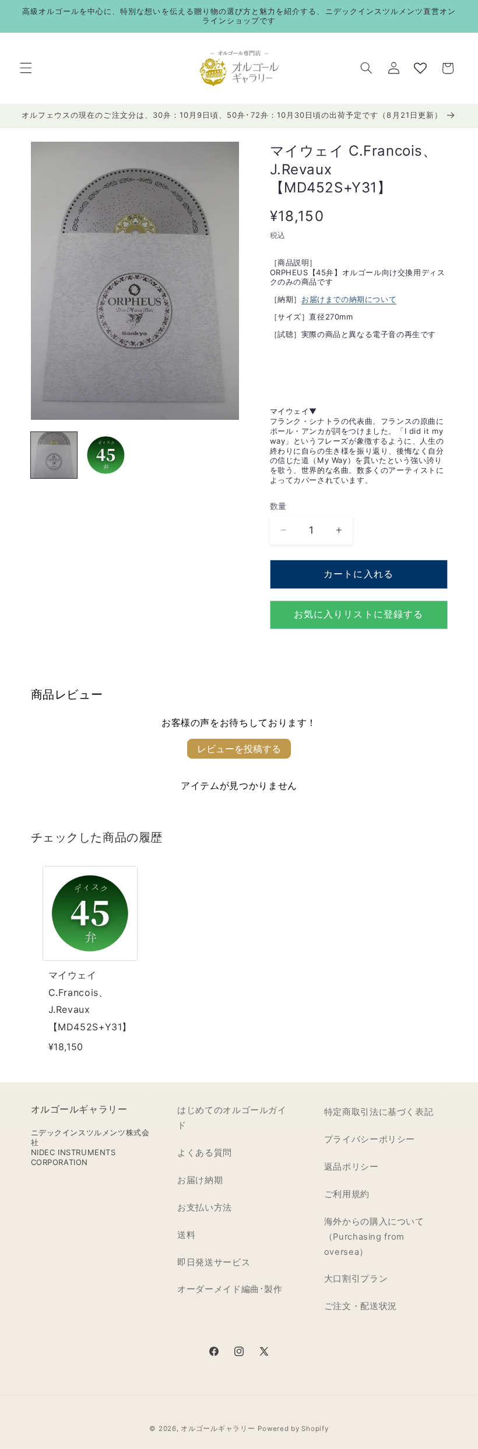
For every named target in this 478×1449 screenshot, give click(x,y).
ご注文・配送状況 (360, 1306)
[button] (25, 68)
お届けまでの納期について (348, 299)
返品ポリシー (351, 1167)
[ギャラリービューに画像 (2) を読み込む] (106, 455)
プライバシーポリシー (369, 1139)
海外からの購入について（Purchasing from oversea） (374, 1236)
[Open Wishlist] (420, 68)
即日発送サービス (213, 1262)
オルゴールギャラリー (218, 1429)
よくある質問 (204, 1153)
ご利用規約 (347, 1194)
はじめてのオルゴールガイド (232, 1118)
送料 (186, 1235)
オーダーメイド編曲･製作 (230, 1289)
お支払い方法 (204, 1207)
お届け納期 (200, 1180)
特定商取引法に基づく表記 (379, 1112)
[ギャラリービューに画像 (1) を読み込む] (54, 455)
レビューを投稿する (239, 749)
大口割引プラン (356, 1278)
